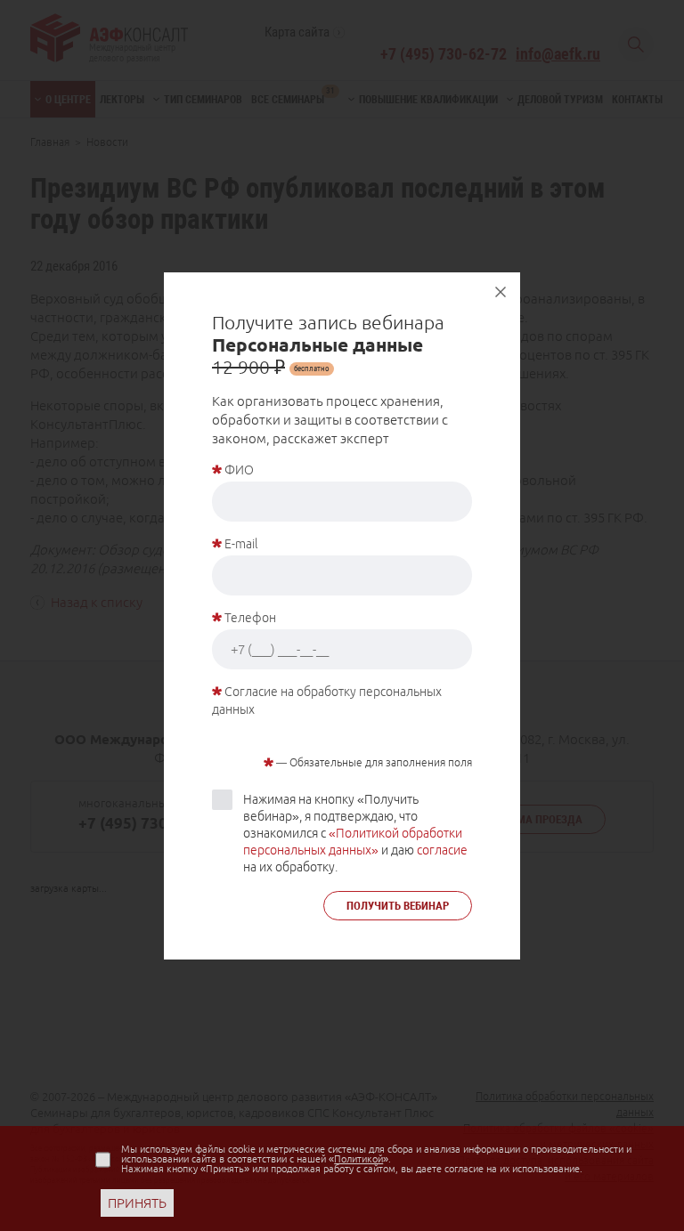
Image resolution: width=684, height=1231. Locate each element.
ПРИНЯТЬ (137, 1203)
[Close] (500, 292)
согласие (442, 850)
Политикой (358, 1159)
